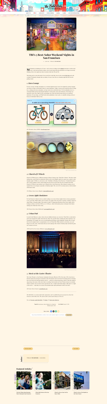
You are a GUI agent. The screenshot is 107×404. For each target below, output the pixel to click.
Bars (72, 375)
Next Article (76, 348)
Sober (45, 304)
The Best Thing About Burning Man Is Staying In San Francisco (23, 393)
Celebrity (34, 376)
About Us (28, 13)
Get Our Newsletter (73, 13)
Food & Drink (50, 13)
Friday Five (54, 304)
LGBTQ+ (58, 13)
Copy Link (69, 314)
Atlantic (62, 68)
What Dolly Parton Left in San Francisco (42, 393)
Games (64, 13)
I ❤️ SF (34, 13)
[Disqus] (51, 330)
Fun (51, 304)
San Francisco (40, 304)
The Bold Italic (35, 358)
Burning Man (15, 377)
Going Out (41, 13)
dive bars (67, 75)
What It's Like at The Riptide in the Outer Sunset (81, 393)
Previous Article (28, 348)
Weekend (48, 304)
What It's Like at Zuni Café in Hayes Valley (61, 393)
